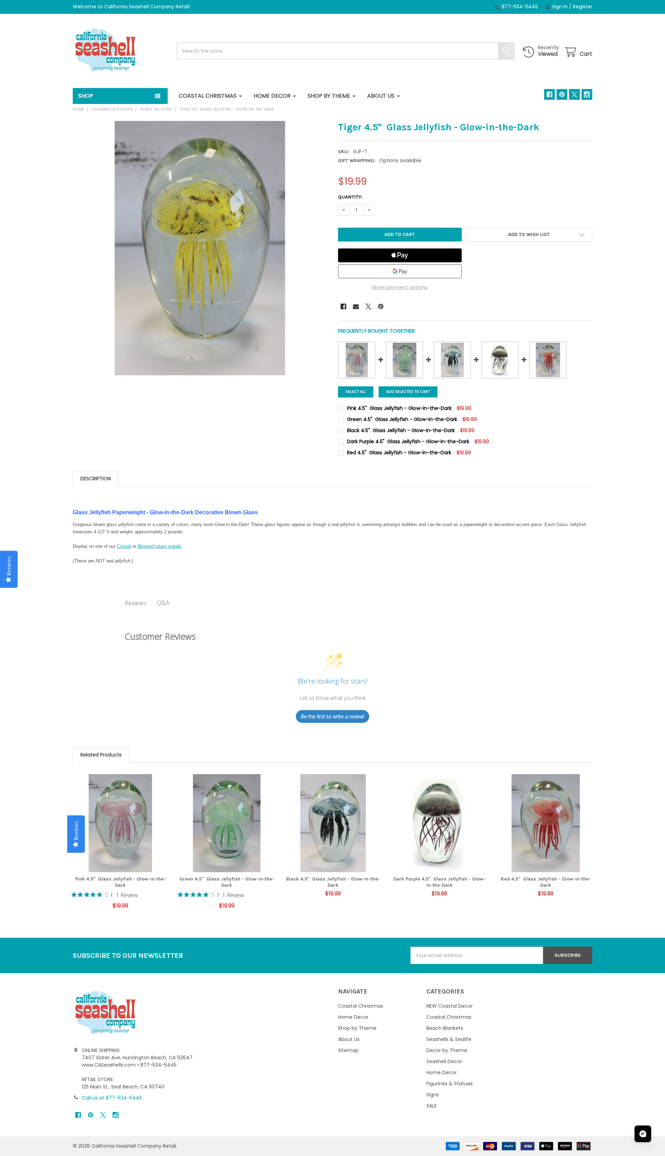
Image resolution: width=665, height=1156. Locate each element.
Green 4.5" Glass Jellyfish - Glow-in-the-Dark (226, 882)
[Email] (356, 306)
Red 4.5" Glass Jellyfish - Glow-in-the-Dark (546, 882)
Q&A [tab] (163, 602)
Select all (356, 391)
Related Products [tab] (101, 754)
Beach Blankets (444, 1028)
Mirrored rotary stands (159, 546)
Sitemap (348, 1050)
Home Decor (272, 96)
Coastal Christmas (208, 96)
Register (582, 6)
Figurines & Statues (449, 1083)
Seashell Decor (444, 1061)
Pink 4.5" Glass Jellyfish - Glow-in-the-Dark (120, 882)
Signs (432, 1094)
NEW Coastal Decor (449, 1005)
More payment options (399, 287)
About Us (380, 96)
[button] (528, 235)
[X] (574, 94)
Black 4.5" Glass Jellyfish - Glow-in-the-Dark (333, 882)
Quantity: (350, 197)
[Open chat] (643, 1134)
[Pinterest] (562, 94)
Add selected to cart (408, 391)
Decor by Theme (446, 1050)
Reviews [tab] (136, 603)
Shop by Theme (329, 96)
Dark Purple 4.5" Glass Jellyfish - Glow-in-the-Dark (439, 882)
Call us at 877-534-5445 (112, 1097)
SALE (431, 1105)
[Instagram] (587, 94)
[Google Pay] (400, 271)
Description (95, 478)
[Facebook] (549, 94)
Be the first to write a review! (332, 716)
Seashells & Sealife (448, 1039)
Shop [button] (85, 96)
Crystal (124, 546)
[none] (200, 248)
